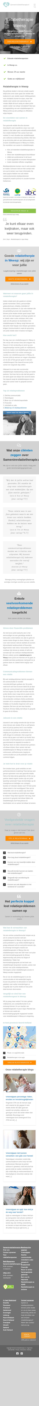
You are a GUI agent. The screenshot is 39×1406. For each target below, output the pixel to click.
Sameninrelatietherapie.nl (19, 1348)
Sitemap (29, 1349)
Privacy (17, 1349)
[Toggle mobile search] (35, 7)
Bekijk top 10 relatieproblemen (16, 408)
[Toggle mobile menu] (35, 5)
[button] (19, 852)
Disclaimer (23, 1349)
